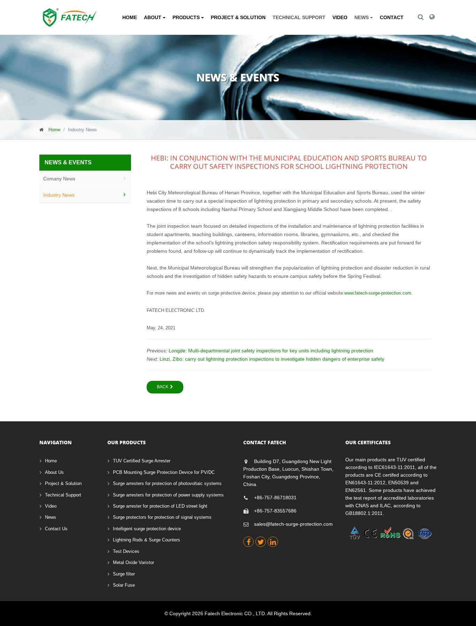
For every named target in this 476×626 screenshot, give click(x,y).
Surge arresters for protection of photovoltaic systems (167, 483)
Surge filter (124, 574)
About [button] (153, 17)
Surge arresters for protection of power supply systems (168, 495)
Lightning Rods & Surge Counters (146, 539)
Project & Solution (238, 17)
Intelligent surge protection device (147, 528)
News (50, 517)
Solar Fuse (124, 585)
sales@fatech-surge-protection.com (293, 524)
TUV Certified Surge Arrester (141, 460)
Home (129, 17)
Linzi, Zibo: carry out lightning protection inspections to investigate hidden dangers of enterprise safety (272, 359)
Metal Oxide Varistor (133, 562)
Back (162, 386)
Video (339, 17)
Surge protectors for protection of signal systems (162, 517)
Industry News (59, 195)
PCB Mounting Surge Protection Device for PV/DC (164, 472)
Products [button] (186, 17)
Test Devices (126, 551)
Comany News (59, 178)
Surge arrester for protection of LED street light (160, 506)
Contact (392, 17)
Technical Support (298, 17)
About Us (54, 472)
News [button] (362, 17)
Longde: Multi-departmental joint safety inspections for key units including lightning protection (271, 350)
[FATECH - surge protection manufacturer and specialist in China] (69, 12)
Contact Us (56, 528)
